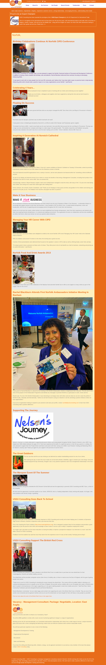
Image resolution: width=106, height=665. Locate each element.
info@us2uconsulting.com (34, 1)
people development (26, 662)
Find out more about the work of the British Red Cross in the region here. (32, 596)
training (34, 662)
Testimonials (76, 5)
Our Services (44, 5)
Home (27, 5)
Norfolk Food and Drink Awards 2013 (32, 253)
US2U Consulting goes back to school (33, 499)
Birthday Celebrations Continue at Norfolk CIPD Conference (43, 41)
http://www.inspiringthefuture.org (44, 524)
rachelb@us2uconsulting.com (71, 402)
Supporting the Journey (25, 410)
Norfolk (70, 659)
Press (84, 5)
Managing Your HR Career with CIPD (31, 220)
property (55, 661)
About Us (35, 5)
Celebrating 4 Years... (24, 88)
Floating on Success (23, 103)
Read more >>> (41, 24)
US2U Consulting (21, 647)
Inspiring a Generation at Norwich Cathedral (35, 135)
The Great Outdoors (23, 453)
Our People (54, 5)
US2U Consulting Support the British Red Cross (38, 540)
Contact (92, 5)
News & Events (65, 5)
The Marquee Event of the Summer (31, 472)
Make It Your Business (24, 195)
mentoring (41, 662)
